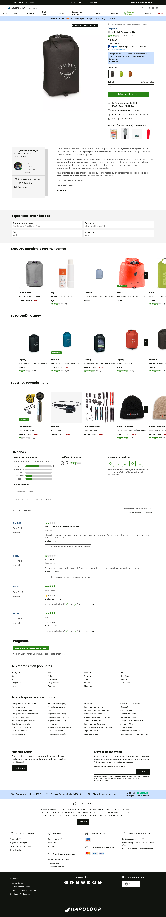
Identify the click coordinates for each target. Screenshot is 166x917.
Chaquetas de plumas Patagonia (134, 734)
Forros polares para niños (94, 707)
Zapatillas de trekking (57, 714)
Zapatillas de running (57, 720)
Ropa (5, 13)
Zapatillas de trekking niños (59, 727)
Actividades (113, 13)
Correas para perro (128, 717)
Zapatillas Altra (126, 724)
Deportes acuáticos (118, 24)
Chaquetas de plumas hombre (25, 714)
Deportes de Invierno (77, 14)
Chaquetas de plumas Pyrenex (97, 717)
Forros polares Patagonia (94, 714)
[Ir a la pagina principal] (110, 24)
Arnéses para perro (128, 714)
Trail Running (45, 14)
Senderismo (31, 13)
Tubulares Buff (126, 727)
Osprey (112, 28)
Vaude (87, 683)
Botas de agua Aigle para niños (97, 710)
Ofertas (160, 13)
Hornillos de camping (57, 704)
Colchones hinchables (21, 727)
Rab (13, 679)
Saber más (113, 61)
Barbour (51, 686)
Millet (50, 676)
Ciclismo (98, 13)
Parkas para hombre (20, 717)
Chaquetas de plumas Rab (131, 710)
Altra (50, 672)
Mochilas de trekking (56, 707)
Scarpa (87, 679)
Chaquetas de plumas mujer (24, 704)
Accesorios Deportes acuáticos (137, 24)
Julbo (122, 672)
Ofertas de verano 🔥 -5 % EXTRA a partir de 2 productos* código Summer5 (83, 18)
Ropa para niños (91, 704)
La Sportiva (16, 683)
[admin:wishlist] (151, 94)
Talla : (111, 82)
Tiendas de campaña (21, 724)
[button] (60, 67)
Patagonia (16, 672)
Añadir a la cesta (128, 94)
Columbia (88, 676)
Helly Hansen (53, 683)
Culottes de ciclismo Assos (131, 704)
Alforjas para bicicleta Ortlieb (132, 720)
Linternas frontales (19, 731)
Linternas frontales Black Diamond (98, 727)
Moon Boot (52, 679)
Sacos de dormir (19, 734)
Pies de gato (53, 724)
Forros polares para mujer (22, 710)
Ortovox (15, 676)
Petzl (122, 686)
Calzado (16, 13)
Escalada (62, 13)
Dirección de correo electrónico (109, 767)
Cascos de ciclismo (56, 731)
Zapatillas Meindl (91, 731)
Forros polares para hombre (23, 720)
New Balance (125, 676)
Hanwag (123, 679)
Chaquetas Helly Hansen (94, 720)
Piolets (50, 710)
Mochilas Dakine (91, 734)
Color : (114, 67)
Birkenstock (125, 683)
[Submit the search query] (142, 8)
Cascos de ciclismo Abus (130, 731)
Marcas (148, 13)
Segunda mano (130, 14)
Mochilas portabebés (57, 734)
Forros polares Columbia (94, 724)
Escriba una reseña (136, 36)
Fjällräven (88, 672)
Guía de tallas (147, 82)
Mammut (88, 686)
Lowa (14, 686)
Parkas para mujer (19, 707)
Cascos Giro (125, 707)
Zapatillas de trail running (58, 717)
